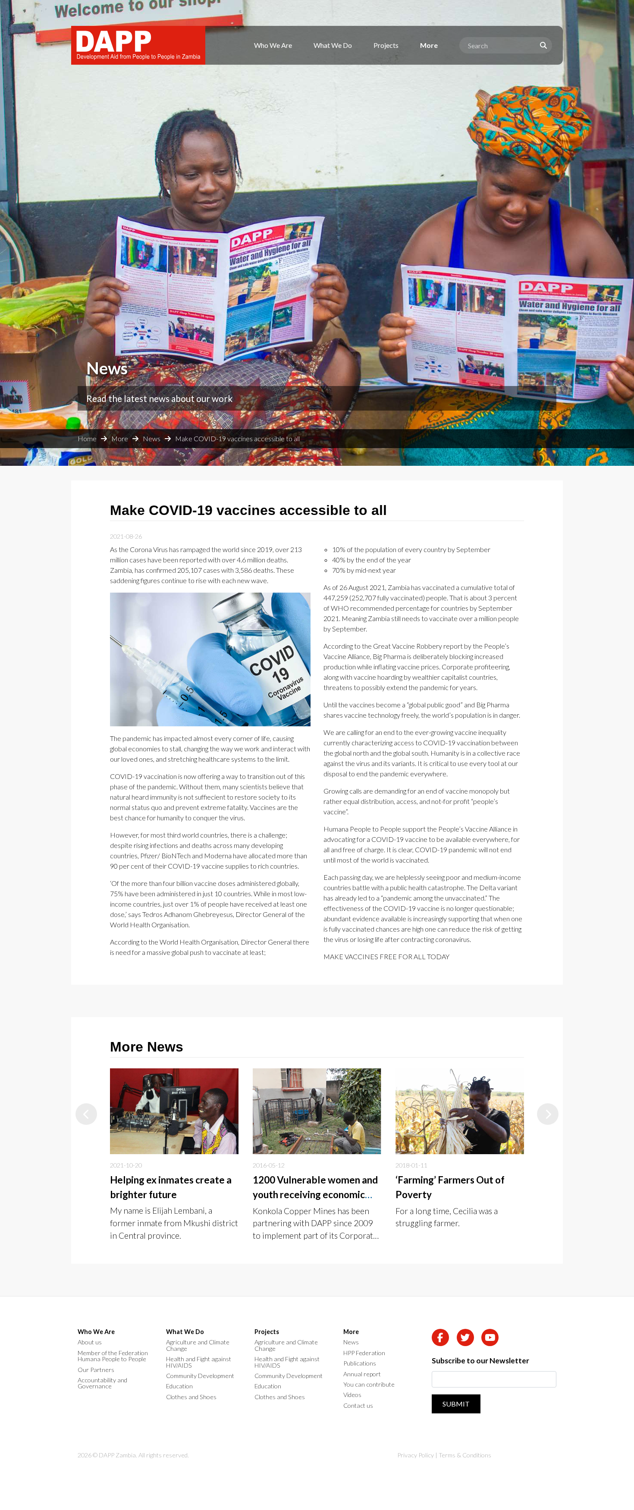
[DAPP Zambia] (138, 45)
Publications (359, 1363)
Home (87, 438)
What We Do (333, 45)
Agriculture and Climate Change (197, 1345)
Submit (456, 1404)
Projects (386, 45)
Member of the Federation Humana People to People (113, 1356)
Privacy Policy (415, 1455)
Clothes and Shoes (191, 1397)
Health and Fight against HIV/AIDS (198, 1362)
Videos (352, 1395)
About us (90, 1342)
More (429, 45)
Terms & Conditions (465, 1455)
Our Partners (96, 1370)
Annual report (362, 1374)
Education (179, 1386)
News (151, 438)
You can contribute (369, 1384)
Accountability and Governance (102, 1383)
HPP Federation (364, 1353)
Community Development (200, 1376)
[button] (86, 1114)
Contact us (358, 1406)
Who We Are (273, 45)
